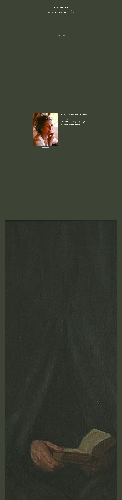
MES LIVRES (61, 375)
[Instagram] (28, 10)
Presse (60, 12)
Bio (51, 10)
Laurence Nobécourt (61, 8)
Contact (61, 14)
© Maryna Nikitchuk (45, 147)
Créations (66, 12)
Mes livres (62, 10)
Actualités (56, 10)
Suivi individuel (69, 10)
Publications (72, 12)
